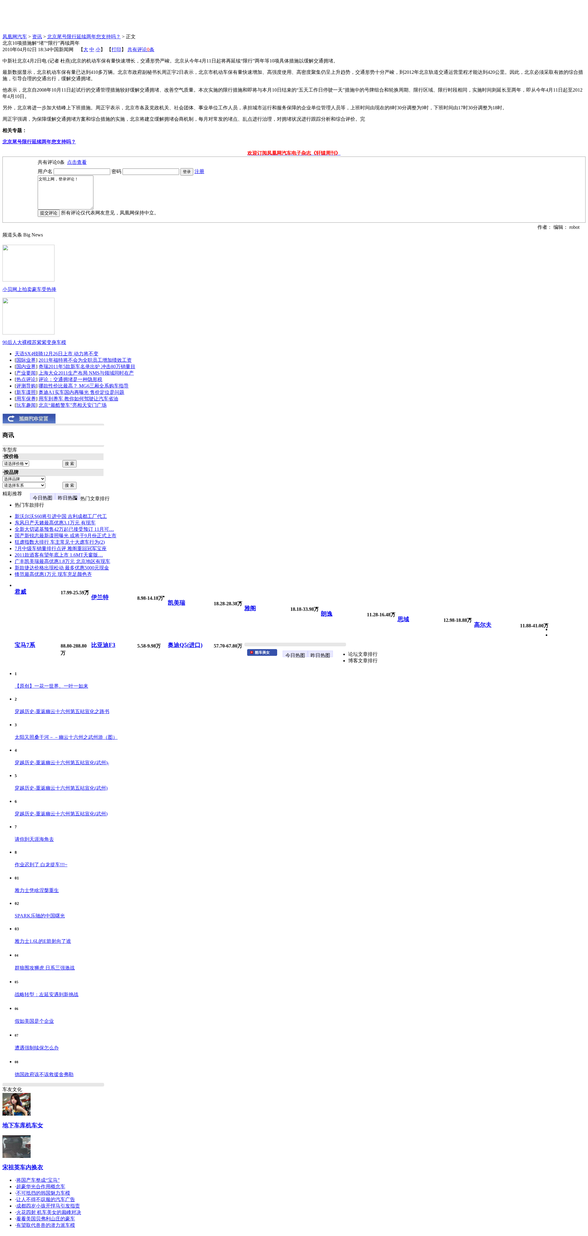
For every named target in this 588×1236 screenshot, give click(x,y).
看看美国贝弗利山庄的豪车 (45, 1218)
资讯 (37, 36)
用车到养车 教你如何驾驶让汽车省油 (78, 398)
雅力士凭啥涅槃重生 (37, 890)
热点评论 (26, 379)
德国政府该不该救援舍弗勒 (44, 1074)
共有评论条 (140, 49)
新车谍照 (26, 392)
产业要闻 (26, 373)
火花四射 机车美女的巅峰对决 (48, 1212)
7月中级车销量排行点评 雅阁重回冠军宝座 (61, 548)
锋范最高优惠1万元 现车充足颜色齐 (53, 574)
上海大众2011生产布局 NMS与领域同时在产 (86, 373)
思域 (403, 619)
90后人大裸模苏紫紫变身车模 (34, 342)
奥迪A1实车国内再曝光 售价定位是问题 (81, 392)
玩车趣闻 (26, 405)
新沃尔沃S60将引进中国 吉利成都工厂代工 (61, 516)
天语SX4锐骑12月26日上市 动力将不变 (56, 353)
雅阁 (250, 608)
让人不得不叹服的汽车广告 (45, 1199)
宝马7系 (25, 645)
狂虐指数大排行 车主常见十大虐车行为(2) (60, 542)
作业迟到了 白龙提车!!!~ (41, 864)
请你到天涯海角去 (34, 839)
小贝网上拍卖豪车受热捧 (29, 289)
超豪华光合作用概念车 (40, 1186)
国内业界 (26, 366)
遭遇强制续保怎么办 (37, 1047)
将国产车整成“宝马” (38, 1180)
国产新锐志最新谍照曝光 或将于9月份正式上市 (65, 535)
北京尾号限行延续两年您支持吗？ (84, 36)
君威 (20, 591)
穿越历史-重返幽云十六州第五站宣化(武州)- (62, 762)
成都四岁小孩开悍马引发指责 (48, 1205)
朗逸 (327, 613)
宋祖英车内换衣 (22, 1167)
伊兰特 (100, 597)
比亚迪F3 (103, 645)
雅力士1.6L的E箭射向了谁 (43, 941)
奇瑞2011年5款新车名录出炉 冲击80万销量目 (87, 366)
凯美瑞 (176, 602)
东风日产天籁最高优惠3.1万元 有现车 (55, 522)
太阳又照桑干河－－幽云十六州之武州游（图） (66, 737)
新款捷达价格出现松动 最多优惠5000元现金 (62, 567)
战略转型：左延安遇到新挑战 (46, 994)
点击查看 (77, 162)
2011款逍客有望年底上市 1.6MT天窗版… (59, 555)
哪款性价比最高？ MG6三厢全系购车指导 (84, 385)
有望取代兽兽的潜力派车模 (45, 1225)
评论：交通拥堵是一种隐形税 (70, 379)
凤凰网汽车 (14, 36)
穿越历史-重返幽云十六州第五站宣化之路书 (62, 711)
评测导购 (26, 385)
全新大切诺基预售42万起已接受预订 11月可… (64, 529)
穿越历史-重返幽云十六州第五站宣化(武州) (61, 788)
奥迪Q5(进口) (185, 645)
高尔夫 (483, 625)
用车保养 (26, 398)
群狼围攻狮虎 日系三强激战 (45, 967)
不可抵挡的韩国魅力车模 (43, 1193)
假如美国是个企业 (34, 1021)
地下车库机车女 (22, 1125)
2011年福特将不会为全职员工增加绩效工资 (85, 360)
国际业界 (26, 360)
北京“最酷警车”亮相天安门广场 (73, 405)
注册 (199, 171)
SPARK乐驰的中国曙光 (40, 915)
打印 (116, 49)
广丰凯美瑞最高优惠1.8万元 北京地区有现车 (62, 561)
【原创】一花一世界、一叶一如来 (51, 686)
